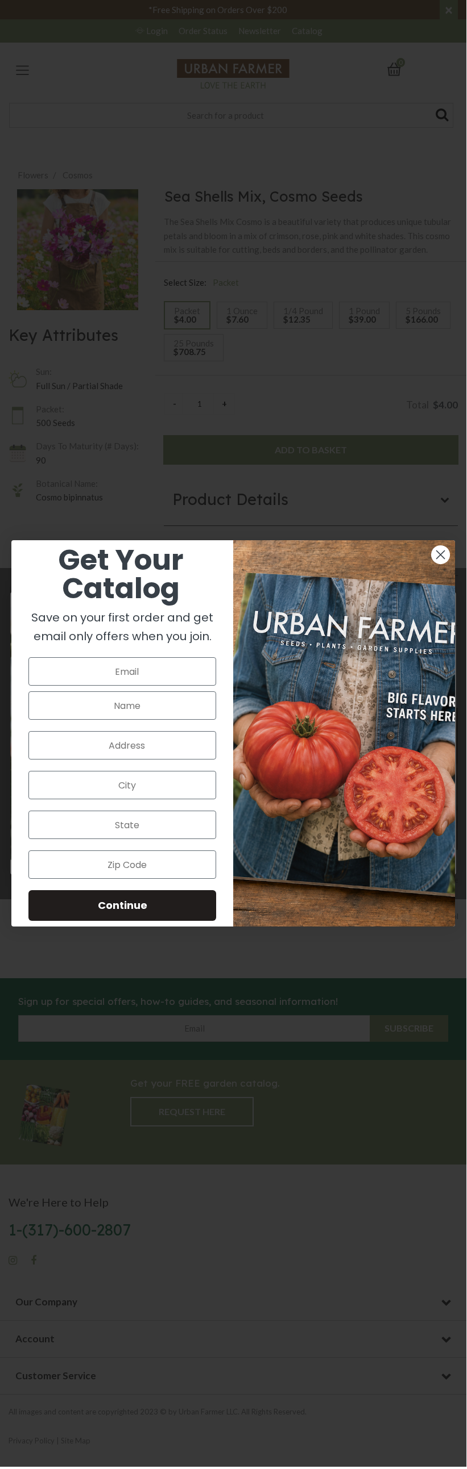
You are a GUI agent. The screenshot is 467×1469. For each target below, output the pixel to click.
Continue (122, 905)
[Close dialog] (441, 555)
